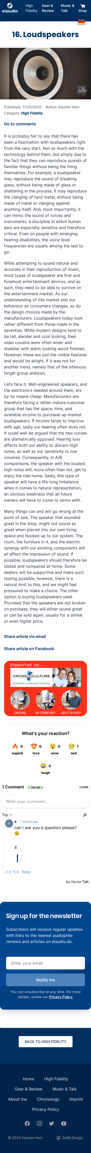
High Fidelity (31, 8)
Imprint (76, 1099)
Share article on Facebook (29, 648)
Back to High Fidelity (45, 1041)
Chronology (48, 1099)
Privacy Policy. (61, 997)
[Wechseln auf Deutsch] (81, 21)
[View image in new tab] (81, 89)
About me (17, 1099)
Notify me (45, 979)
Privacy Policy (45, 1109)
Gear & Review (48, 8)
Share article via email (25, 636)
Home (28, 1078)
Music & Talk (67, 8)
